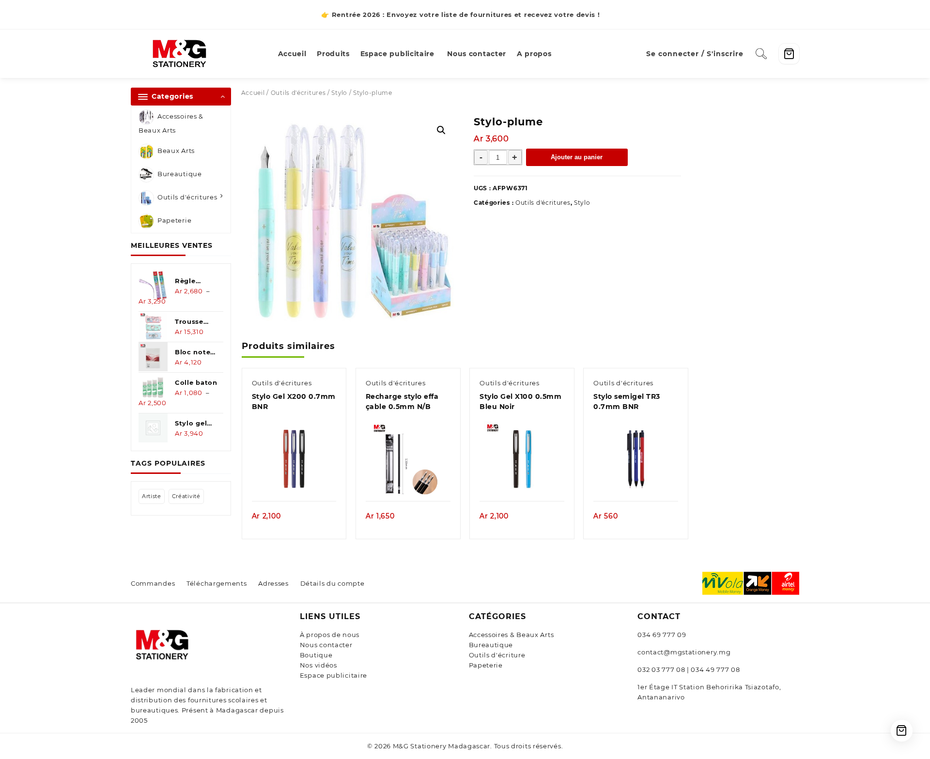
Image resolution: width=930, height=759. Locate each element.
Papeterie (174, 221)
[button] (441, 130)
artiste (151, 496)
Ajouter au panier (577, 157)
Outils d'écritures (187, 197)
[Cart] (789, 54)
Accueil (253, 92)
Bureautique (179, 174)
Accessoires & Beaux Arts (171, 123)
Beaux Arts (176, 151)
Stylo (339, 92)
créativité (186, 496)
